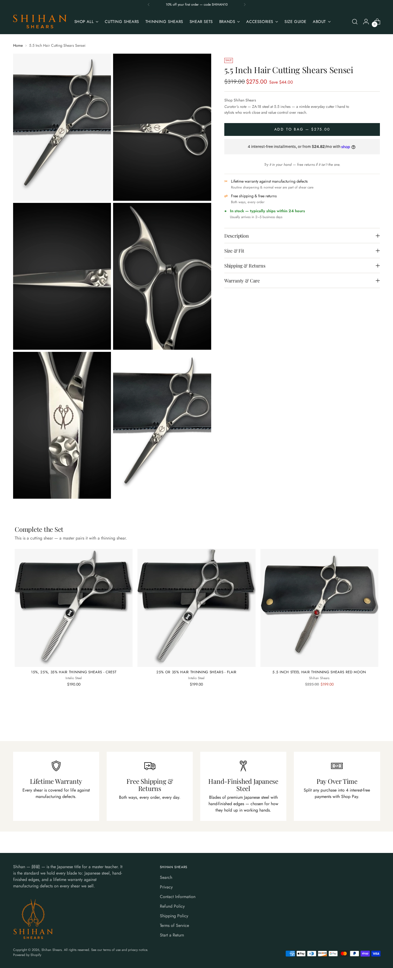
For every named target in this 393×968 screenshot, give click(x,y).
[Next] (245, 4)
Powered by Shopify (27, 955)
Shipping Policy (174, 916)
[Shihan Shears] (40, 21)
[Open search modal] (354, 21)
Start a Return (172, 935)
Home (18, 45)
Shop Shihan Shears (240, 100)
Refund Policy (172, 906)
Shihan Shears (51, 949)
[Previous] (149, 4)
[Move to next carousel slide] (375, 722)
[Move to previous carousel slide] (363, 722)
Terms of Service (174, 925)
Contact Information (177, 897)
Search (166, 877)
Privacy (166, 887)
